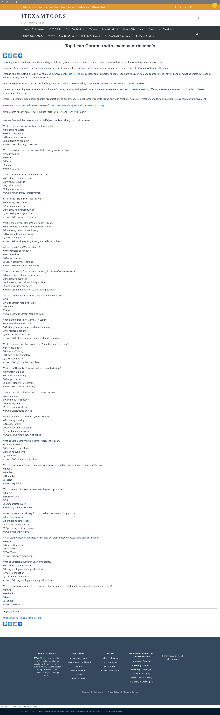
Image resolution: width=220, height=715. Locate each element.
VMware (93, 29)
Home (26, 29)
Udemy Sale (129, 29)
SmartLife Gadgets (67, 36)
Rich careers (38, 29)
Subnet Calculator (110, 658)
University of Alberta (141, 665)
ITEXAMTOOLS (32, 711)
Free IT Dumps (67, 7)
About (143, 29)
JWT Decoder (110, 666)
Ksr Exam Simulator (145, 36)
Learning (43, 7)
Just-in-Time (74, 73)
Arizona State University (141, 677)
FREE (50, 36)
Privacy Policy (113, 692)
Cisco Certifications (74, 29)
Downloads (168, 29)
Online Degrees (29, 7)
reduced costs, (59, 83)
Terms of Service (131, 692)
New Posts (54, 7)
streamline (44, 68)
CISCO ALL (54, 29)
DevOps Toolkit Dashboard (117, 36)
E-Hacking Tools (99, 7)
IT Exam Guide (78, 678)
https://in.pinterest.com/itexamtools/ (22, 617)
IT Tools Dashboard (90, 36)
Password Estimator (110, 670)
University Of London (141, 661)
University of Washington (141, 681)
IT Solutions (79, 674)
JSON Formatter (110, 662)
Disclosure (98, 692)
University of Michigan (141, 669)
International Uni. (110, 29)
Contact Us (154, 29)
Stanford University (141, 673)
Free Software (83, 7)
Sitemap (85, 692)
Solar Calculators (78, 670)
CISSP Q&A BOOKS (33, 36)
